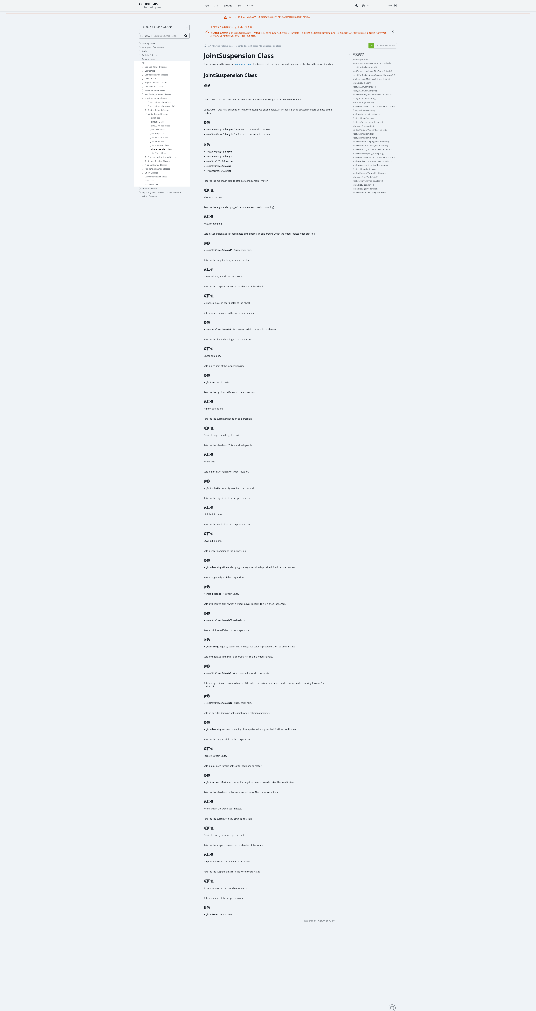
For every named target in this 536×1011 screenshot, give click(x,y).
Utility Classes (151, 172)
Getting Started (149, 43)
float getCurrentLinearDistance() (368, 122)
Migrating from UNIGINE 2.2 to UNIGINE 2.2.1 (163, 192)
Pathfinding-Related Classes (158, 94)
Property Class (151, 184)
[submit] (185, 35)
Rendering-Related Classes (157, 168)
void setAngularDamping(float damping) (371, 165)
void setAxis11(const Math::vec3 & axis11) (372, 94)
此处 (242, 27)
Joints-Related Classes (158, 114)
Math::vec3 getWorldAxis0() (365, 177)
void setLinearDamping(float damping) (371, 141)
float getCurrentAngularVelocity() (368, 181)
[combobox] (365, 6)
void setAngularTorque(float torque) (369, 173)
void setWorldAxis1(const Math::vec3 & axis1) (374, 106)
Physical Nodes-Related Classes (162, 157)
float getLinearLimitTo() (363, 133)
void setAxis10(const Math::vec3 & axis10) (372, 161)
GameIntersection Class (156, 176)
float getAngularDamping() (365, 90)
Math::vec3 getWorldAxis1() (365, 188)
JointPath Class (157, 141)
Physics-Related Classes (156, 98)
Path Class (150, 180)
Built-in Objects (149, 55)
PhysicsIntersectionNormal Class (163, 106)
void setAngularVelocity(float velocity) (370, 130)
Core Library (150, 78)
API (143, 63)
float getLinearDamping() (364, 110)
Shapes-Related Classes (159, 161)
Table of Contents (150, 196)
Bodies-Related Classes (158, 110)
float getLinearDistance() (364, 169)
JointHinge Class (158, 133)
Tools (144, 51)
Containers (150, 70)
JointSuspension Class (161, 149)
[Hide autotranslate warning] (392, 31)
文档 (216, 5)
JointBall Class (157, 121)
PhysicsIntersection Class (159, 102)
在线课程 (228, 5)
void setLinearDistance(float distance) (370, 145)
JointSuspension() (361, 59)
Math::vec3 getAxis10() (363, 102)
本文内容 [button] (358, 54)
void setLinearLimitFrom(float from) (369, 192)
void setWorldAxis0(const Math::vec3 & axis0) (374, 157)
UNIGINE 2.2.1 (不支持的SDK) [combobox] (157, 27)
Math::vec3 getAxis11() (363, 184)
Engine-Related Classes (156, 82)
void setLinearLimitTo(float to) (366, 114)
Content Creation (150, 188)
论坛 (207, 5)
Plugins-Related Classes (156, 165)
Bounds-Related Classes (156, 67)
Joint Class (155, 118)
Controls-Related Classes (156, 74)
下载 (239, 5)
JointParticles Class (159, 137)
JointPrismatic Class (159, 145)
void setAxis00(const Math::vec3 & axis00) (372, 149)
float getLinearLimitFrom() (365, 137)
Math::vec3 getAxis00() (363, 126)
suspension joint (243, 64)
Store (250, 5)
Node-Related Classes (155, 90)
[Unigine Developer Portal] (150, 6)
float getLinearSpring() (363, 118)
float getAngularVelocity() (364, 98)
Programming (148, 59)
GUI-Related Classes (154, 86)
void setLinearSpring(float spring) (368, 153)
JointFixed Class (157, 129)
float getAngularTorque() (364, 86)
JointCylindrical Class (160, 125)
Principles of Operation (153, 47)
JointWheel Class (158, 153)
